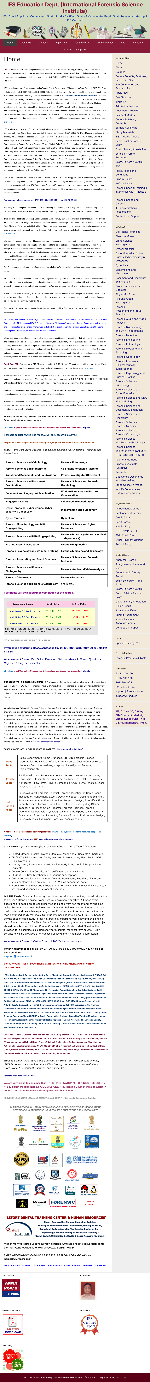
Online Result (123, 606)
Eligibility (138, 42)
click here (8, 122)
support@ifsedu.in (126, 695)
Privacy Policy (124, 179)
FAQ (123, 42)
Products (121, 472)
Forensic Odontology (128, 356)
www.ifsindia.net (11, 234)
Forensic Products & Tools (131, 658)
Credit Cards (123, 517)
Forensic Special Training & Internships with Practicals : (131, 191)
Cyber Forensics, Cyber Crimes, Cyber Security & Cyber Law (130, 257)
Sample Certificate (126, 127)
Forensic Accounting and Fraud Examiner (129, 310)
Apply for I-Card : (126, 559)
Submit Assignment (127, 614)
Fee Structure (82, 42)
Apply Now (61, 42)
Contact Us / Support (75, 49)
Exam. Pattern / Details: (129, 161)
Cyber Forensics (125, 248)
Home (10, 42)
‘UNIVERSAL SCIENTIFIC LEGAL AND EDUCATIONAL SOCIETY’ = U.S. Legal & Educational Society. (50, 1098)
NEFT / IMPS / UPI (126, 530)
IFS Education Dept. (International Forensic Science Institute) (75, 7)
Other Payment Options (129, 539)
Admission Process (127, 106)
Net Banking (123, 526)
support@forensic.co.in (18, 956)
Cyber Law (122, 265)
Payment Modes (105, 42)
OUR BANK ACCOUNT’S (130, 455)
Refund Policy (124, 183)
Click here (47, 428)
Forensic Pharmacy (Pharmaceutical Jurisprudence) (127, 365)
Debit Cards (123, 522)
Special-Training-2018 (128, 643)
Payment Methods (126, 459)
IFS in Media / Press (127, 136)
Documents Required (128, 110)
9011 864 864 (124, 682)
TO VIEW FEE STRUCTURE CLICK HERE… (28, 640)
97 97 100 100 (124, 678)
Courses (43, 42)
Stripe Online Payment (129, 484)
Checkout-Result (125, 236)
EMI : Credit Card (126, 535)
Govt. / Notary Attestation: (131, 149)
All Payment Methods (128, 508)
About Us (26, 42)
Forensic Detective (126, 335)
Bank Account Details (128, 513)
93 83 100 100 (124, 673)
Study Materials (125, 132)
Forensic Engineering (128, 339)
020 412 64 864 (125, 687)
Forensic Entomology (128, 344)
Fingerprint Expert (126, 294)
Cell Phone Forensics (128, 231)
